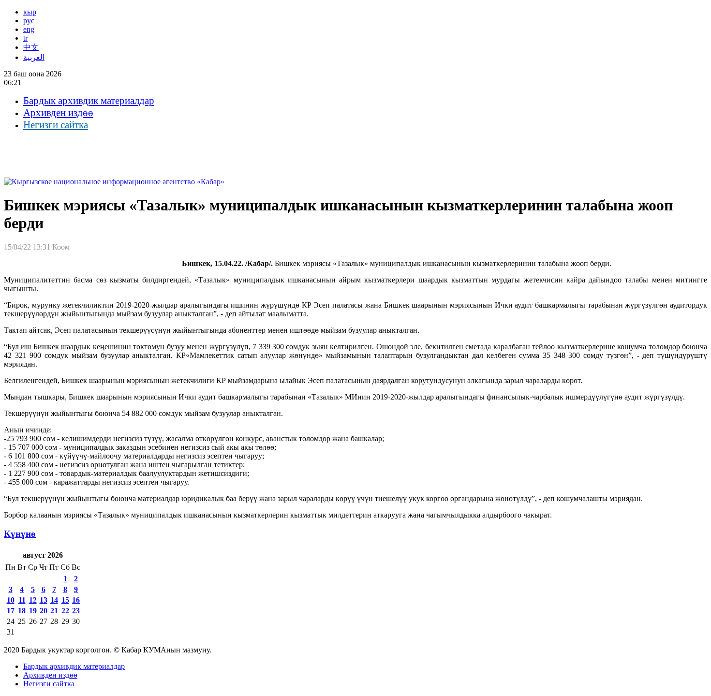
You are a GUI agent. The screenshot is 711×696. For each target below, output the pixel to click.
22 (65, 611)
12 (33, 600)
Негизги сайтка (55, 125)
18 (22, 611)
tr (25, 38)
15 (65, 600)
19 (33, 611)
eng (28, 29)
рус (28, 20)
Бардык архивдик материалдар (88, 100)
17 (11, 611)
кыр (29, 12)
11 (22, 600)
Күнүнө (20, 534)
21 (54, 611)
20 (43, 611)
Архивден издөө (58, 112)
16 (76, 600)
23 (76, 611)
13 (43, 600)
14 (54, 600)
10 (11, 600)
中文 (31, 47)
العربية (33, 57)
